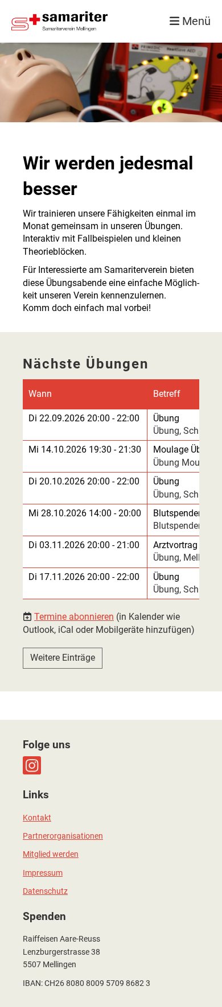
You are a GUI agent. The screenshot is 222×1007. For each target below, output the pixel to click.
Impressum (43, 873)
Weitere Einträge (62, 657)
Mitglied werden (51, 854)
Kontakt (37, 818)
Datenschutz (45, 891)
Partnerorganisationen (63, 836)
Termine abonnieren (74, 616)
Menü (195, 21)
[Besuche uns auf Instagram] (32, 768)
